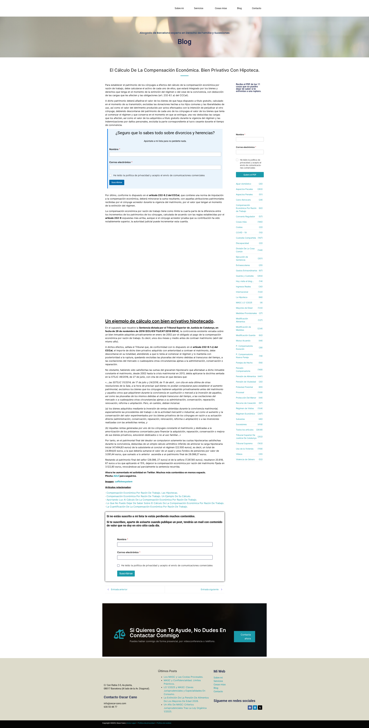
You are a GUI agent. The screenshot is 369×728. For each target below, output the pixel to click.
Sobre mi (179, 8)
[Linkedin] (255, 707)
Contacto (256, 8)
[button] (199, 8)
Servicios (198, 8)
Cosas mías (221, 8)
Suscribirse (116, 182)
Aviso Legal (131, 723)
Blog (239, 8)
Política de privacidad (146, 723)
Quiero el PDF (249, 174)
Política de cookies (164, 723)
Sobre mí (218, 677)
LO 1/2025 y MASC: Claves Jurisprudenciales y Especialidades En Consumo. (184, 691)
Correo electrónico (120, 162)
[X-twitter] (260, 707)
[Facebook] (250, 707)
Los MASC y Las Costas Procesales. (183, 676)
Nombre (114, 149)
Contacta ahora (246, 636)
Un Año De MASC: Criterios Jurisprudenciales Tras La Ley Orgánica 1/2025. (185, 708)
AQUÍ (116, 475)
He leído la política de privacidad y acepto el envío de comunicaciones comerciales (159, 175)
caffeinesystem (123, 481)
